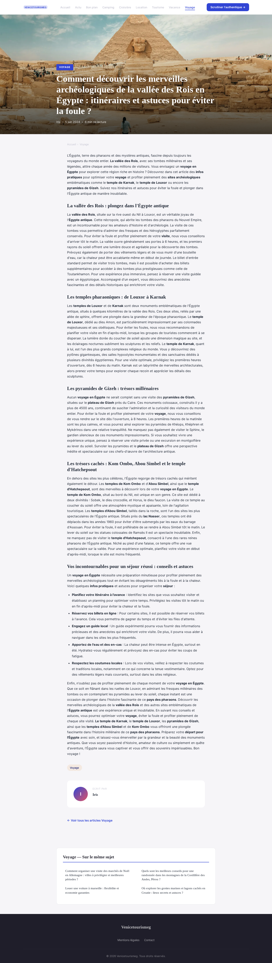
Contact (149, 940)
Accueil (65, 7)
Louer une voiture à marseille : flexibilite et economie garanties (92, 890)
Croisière (125, 7)
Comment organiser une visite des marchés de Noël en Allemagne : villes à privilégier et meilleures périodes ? (97, 875)
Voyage (190, 7)
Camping (108, 7)
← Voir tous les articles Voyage (90, 820)
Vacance (174, 7)
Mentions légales (128, 940)
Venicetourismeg (136, 927)
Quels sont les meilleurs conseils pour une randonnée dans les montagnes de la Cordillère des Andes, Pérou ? (173, 875)
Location (141, 7)
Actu (78, 7)
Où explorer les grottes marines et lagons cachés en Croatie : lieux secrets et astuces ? (173, 890)
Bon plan (92, 7)
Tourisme (158, 7)
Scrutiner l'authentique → (227, 7)
